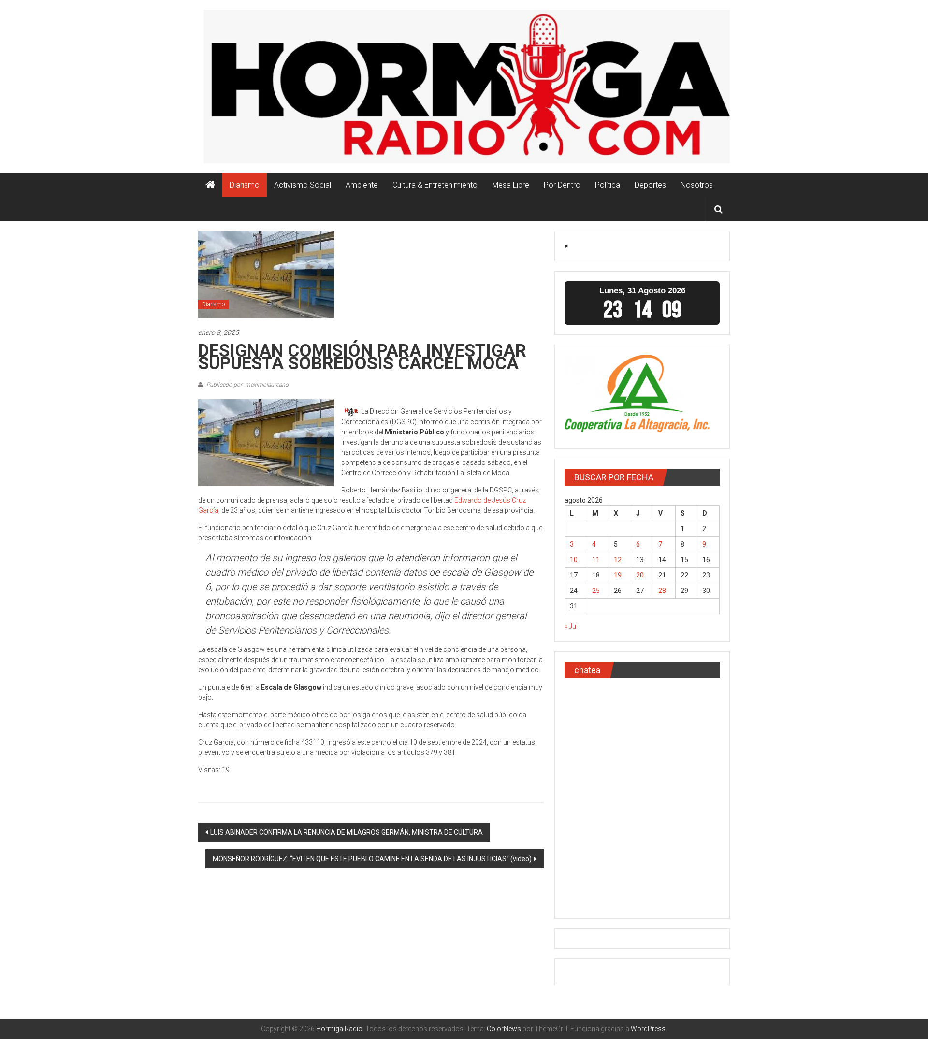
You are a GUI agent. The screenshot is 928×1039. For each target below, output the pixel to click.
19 (618, 575)
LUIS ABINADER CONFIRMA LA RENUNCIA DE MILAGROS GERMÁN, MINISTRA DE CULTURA (346, 832)
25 (596, 590)
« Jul (571, 626)
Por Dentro (562, 184)
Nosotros (697, 184)
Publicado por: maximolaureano (247, 384)
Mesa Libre (510, 184)
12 (618, 559)
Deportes (650, 184)
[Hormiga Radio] (210, 185)
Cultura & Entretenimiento (435, 184)
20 (640, 575)
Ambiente (362, 184)
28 (662, 590)
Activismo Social (302, 184)
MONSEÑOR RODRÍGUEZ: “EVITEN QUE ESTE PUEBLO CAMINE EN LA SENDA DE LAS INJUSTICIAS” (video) (372, 859)
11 (596, 559)
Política (607, 184)
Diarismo (245, 184)
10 (574, 559)
